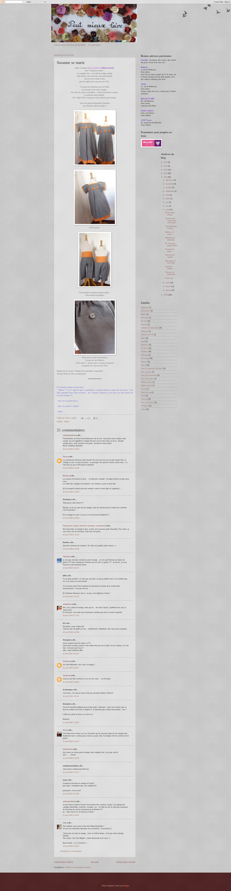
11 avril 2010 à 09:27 (71, 668)
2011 (166, 173)
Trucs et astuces (147, 402)
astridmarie (67, 749)
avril (168, 210)
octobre (169, 187)
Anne (65, 730)
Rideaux (144, 362)
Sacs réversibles (147, 379)
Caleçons (144, 331)
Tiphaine (66, 557)
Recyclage (145, 358)
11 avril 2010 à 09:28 (71, 682)
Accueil (95, 862)
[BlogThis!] (89, 418)
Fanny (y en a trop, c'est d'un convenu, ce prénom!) (84, 526)
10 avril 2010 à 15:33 (71, 535)
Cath (65, 823)
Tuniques (144, 406)
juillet (168, 199)
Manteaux (145, 345)
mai (167, 206)
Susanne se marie (169, 250)
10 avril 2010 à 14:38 (71, 468)
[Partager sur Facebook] (94, 418)
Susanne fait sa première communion (170, 220)
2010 (166, 177)
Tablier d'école (146, 386)
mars (168, 283)
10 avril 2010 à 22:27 (71, 597)
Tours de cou (146, 392)
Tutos (143, 409)
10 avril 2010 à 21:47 (71, 568)
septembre (170, 191)
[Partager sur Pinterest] (97, 418)
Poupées (144, 352)
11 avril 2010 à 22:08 (71, 794)
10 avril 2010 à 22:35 (71, 615)
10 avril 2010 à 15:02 (71, 518)
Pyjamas (144, 355)
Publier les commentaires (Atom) (78, 867)
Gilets (143, 338)
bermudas (145, 318)
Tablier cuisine (146, 382)
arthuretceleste (69, 801)
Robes (66, 422)
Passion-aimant (168, 268)
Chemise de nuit (147, 335)
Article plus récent (63, 862)
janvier (168, 290)
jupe (142, 341)
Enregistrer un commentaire (71, 851)
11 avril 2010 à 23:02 (71, 815)
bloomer (144, 324)
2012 (166, 170)
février (168, 286)
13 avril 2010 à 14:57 (71, 846)
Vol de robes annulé (170, 214)
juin (167, 202)
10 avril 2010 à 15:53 (71, 549)
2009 (166, 295)
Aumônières (145, 311)
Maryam (66, 476)
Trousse (144, 399)
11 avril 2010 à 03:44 (71, 654)
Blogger (126, 886)
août (168, 195)
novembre (170, 184)
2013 (166, 166)
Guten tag (169, 278)
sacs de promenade (148, 375)
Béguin (143, 314)
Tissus (143, 389)
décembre (170, 180)
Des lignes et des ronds (170, 262)
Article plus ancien (126, 862)
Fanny (65, 457)
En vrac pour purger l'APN (171, 244)
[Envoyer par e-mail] (86, 418)
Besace (144, 321)
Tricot (143, 396)
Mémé (107, 68)
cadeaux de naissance (149, 328)
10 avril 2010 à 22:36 (71, 632)
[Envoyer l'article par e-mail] (82, 418)
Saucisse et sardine (169, 256)
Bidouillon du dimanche (170, 239)
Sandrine (66, 661)
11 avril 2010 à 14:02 (71, 722)
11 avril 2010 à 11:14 (71, 696)
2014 (166, 162)
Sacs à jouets (146, 372)
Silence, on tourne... (169, 233)
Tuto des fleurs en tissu (171, 227)
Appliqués (145, 308)
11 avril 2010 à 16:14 (71, 741)
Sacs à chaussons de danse (152, 368)
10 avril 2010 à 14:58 (71, 492)
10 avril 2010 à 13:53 (71, 449)
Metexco (144, 67)
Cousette (144, 60)
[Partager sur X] (92, 418)
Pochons (144, 348)
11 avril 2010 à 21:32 (71, 772)
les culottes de (96, 68)
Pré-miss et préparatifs (170, 273)
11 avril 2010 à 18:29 (71, 758)
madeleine (67, 604)
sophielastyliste (69, 435)
